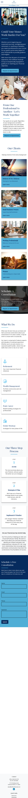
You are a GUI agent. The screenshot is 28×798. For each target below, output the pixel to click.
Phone (3, 601)
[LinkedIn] (14, 789)
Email (3, 592)
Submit (5, 622)
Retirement (14, 795)
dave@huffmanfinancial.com (14, 787)
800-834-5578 (16, 779)
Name (3, 583)
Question (4, 610)
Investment (14, 797)
